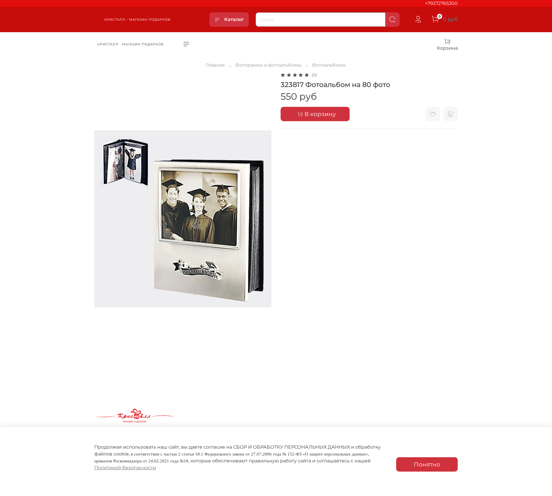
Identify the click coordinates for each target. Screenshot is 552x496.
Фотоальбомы (329, 65)
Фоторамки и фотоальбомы (268, 65)
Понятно (427, 464)
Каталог (234, 19)
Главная (215, 65)
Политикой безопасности (125, 467)
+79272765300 (441, 3)
